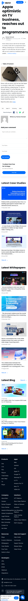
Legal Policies (5, 516)
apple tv (8, 108)
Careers (3, 501)
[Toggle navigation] (25, 2)
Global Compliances (7, 513)
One (2, 463)
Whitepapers (5, 543)
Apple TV (16, 471)
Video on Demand (19, 504)
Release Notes (18, 546)
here (14, 102)
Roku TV (16, 486)
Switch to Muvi (5, 552)
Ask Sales (4, 528)
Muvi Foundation (6, 519)
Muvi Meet (4, 478)
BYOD (3, 567)
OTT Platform (18, 498)
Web (15, 462)
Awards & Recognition (7, 510)
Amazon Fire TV (18, 483)
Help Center (17, 537)
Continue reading (12, 53)
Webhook (4, 570)
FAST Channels (18, 523)
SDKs (3, 564)
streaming (14, 108)
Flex (2, 469)
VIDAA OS (17, 489)
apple (20, 108)
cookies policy (4, 599)
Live (2, 466)
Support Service (18, 543)
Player (3, 484)
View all (3, 260)
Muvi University (5, 522)
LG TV (16, 480)
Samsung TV (17, 477)
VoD (3, 108)
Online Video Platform (20, 520)
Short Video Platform (20, 501)
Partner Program (6, 504)
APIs (2, 561)
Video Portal (17, 549)
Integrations (4, 573)
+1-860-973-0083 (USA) (10, 585)
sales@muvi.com (8, 582)
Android (16, 465)
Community (17, 540)
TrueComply (4, 475)
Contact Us (4, 525)
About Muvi (4, 498)
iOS (15, 468)
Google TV (17, 474)
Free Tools (4, 549)
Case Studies (5, 546)
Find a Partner (5, 507)
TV (2, 481)
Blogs (3, 537)
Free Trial (20, 2)
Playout (3, 472)
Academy (16, 507)
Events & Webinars (6, 540)
